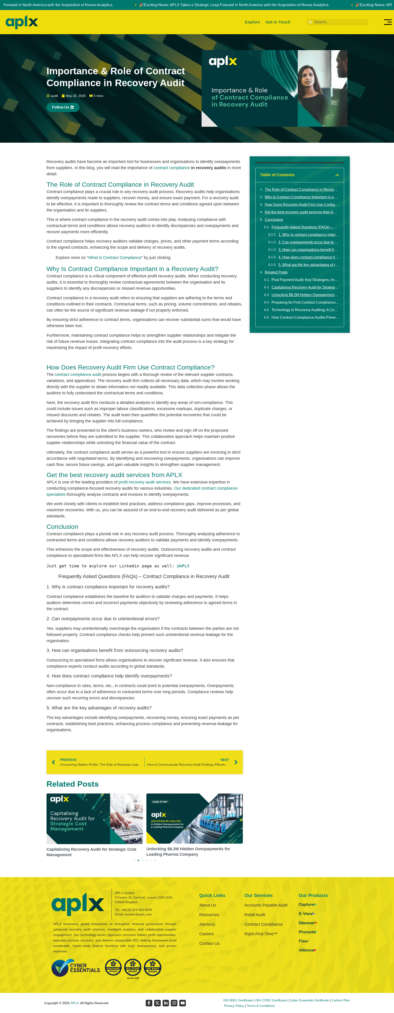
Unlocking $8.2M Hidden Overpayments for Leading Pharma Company (305, 295)
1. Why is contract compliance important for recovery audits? (308, 235)
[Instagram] (174, 1003)
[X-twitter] (157, 1003)
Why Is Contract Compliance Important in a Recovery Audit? (302, 197)
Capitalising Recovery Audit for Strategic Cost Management (305, 287)
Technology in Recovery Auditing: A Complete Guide (305, 310)
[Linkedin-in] (166, 1003)
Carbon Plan (341, 1000)
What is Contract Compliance (114, 257)
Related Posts (276, 272)
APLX (74, 1003)
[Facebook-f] (149, 1003)
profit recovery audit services (145, 482)
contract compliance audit (78, 374)
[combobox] (337, 22)
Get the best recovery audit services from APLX (302, 212)
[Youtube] (182, 1003)
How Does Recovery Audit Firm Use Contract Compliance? (302, 205)
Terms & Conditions (261, 1006)
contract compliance (171, 167)
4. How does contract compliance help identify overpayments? (308, 257)
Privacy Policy (234, 1006)
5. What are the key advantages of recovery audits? (308, 265)
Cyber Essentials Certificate (309, 1000)
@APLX (183, 565)
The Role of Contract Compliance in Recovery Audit (302, 189)
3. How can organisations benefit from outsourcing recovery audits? (308, 250)
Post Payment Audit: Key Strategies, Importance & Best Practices (305, 280)
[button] (134, 860)
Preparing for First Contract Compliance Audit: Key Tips (305, 302)
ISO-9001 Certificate (238, 1000)
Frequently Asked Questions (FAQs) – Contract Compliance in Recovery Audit (305, 227)
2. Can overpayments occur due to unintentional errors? (308, 242)
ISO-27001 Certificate (271, 1000)
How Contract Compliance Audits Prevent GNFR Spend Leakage (305, 317)
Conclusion (274, 220)
